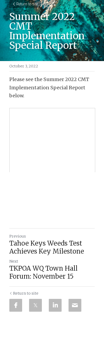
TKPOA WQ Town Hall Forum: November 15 (43, 272)
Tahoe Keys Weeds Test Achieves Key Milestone (46, 247)
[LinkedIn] (55, 305)
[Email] (75, 305)
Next (13, 261)
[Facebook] (15, 305)
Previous (17, 236)
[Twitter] (35, 305)
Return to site (27, 4)
